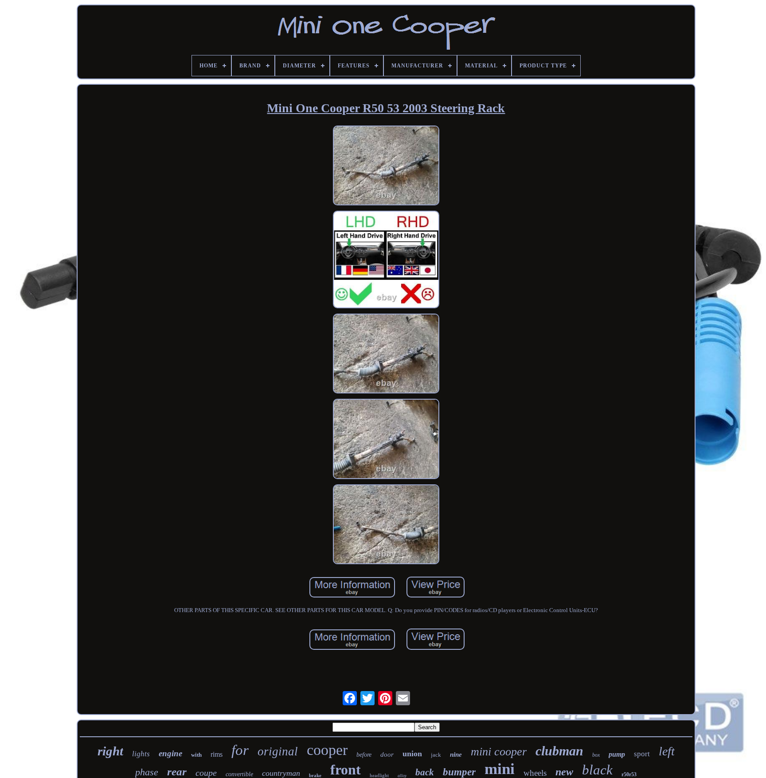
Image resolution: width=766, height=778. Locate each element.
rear (177, 772)
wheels (535, 773)
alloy (402, 775)
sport (642, 754)
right (110, 751)
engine (170, 753)
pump (617, 754)
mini (500, 769)
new (564, 772)
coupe (206, 773)
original (278, 751)
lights (141, 754)
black (597, 770)
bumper (459, 772)
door (387, 754)
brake (315, 775)
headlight (379, 775)
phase (146, 772)
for (240, 750)
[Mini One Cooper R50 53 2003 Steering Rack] (386, 166)
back (424, 772)
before (363, 754)
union (412, 753)
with (196, 754)
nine (456, 754)
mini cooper (499, 751)
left (667, 751)
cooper (327, 750)
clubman (559, 750)
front (345, 770)
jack (436, 754)
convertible (239, 774)
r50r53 (629, 774)
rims (217, 754)
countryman (281, 773)
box (596, 755)
